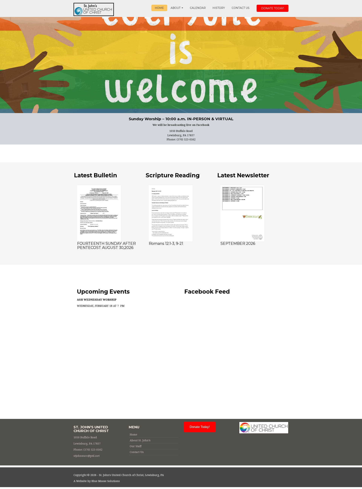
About (176, 8)
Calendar (198, 8)
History (218, 8)
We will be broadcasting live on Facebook (181, 124)
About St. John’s (140, 440)
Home (159, 8)
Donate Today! (272, 8)
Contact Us (240, 8)
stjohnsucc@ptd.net (87, 455)
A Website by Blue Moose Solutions (97, 481)
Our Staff (135, 446)
